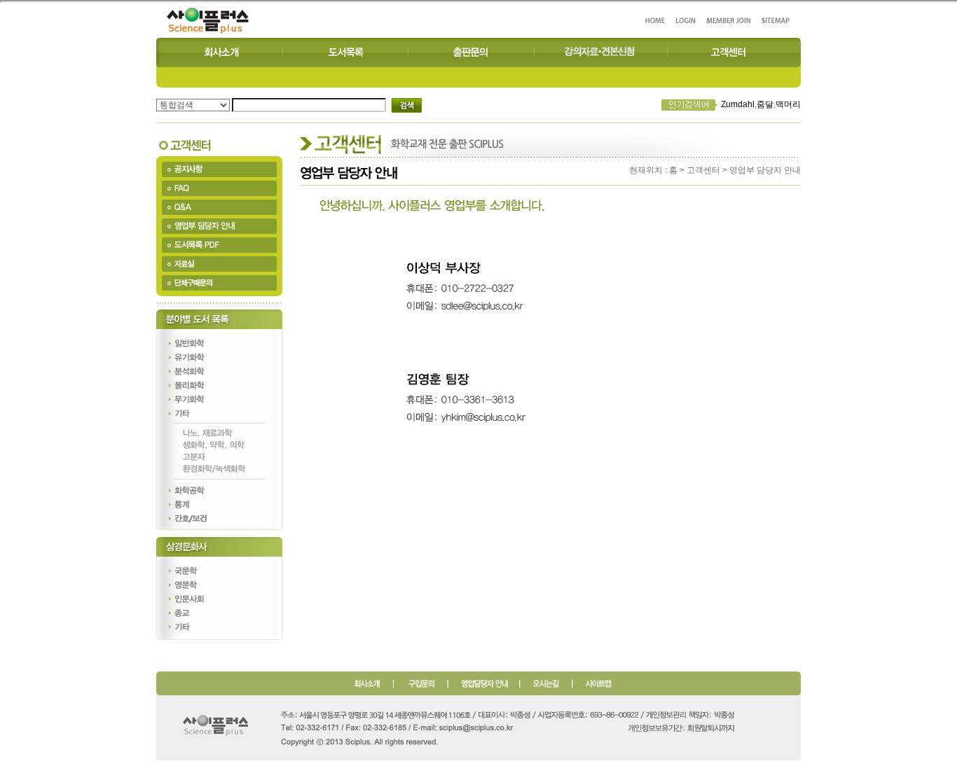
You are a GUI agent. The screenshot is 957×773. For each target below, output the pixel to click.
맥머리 (788, 104)
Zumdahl (738, 104)
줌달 (765, 104)
